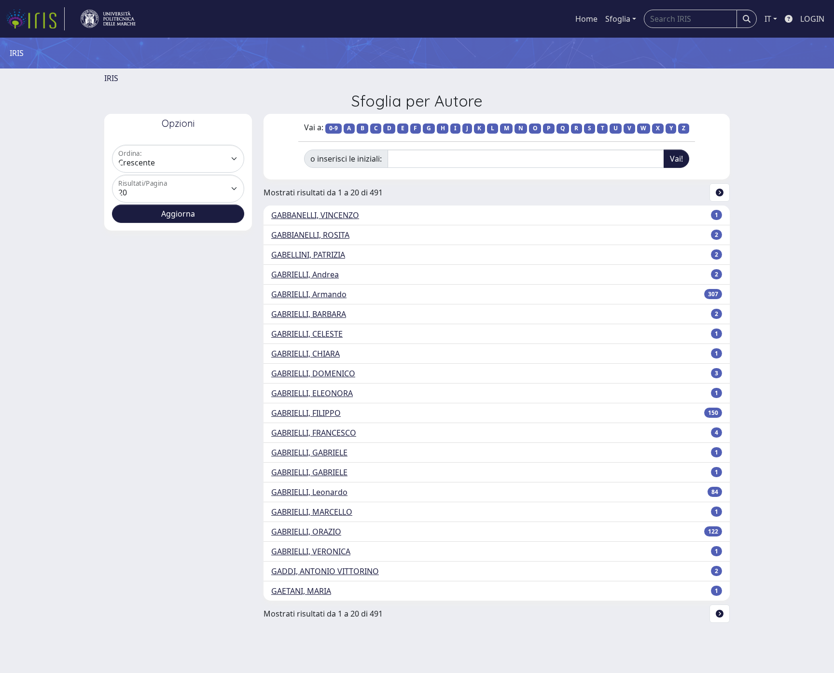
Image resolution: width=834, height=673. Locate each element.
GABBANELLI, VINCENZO (315, 215)
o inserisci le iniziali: (346, 158)
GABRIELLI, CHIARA (305, 353)
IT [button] (767, 19)
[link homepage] (35, 18)
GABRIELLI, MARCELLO (311, 512)
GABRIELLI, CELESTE (307, 334)
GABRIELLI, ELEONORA (312, 393)
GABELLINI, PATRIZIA (308, 254)
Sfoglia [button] (617, 19)
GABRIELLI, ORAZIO (306, 531)
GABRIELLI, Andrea (305, 274)
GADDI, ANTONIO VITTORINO (325, 571)
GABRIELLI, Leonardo (309, 492)
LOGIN (812, 19)
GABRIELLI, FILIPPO (306, 413)
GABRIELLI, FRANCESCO (313, 432)
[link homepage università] (108, 18)
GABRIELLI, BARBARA (308, 314)
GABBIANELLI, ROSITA (310, 235)
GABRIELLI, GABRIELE (309, 452)
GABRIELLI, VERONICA (310, 551)
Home (586, 19)
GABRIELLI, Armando (309, 294)
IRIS (111, 78)
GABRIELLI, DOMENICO (313, 373)
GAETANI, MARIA (301, 591)
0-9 (333, 128)
